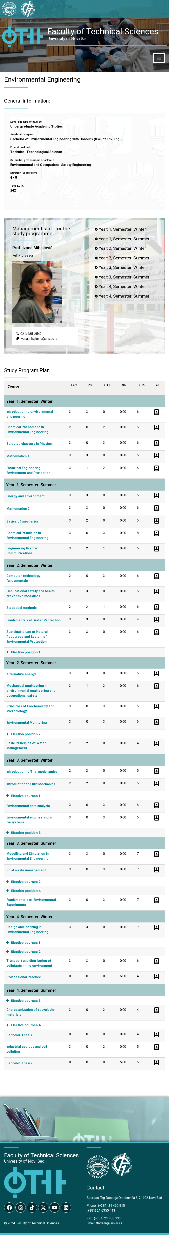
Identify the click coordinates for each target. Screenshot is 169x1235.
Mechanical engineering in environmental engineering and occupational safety (30, 690)
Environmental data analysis (28, 806)
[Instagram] (20, 1207)
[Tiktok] (32, 1207)
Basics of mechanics (22, 521)
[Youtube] (54, 1207)
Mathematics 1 (17, 456)
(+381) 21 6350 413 (101, 1210)
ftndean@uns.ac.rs (108, 1223)
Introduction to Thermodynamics (32, 772)
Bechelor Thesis (19, 1035)
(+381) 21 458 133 (104, 1218)
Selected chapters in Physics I (29, 444)
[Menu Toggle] (159, 58)
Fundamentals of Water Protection (33, 620)
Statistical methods (21, 608)
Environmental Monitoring (26, 723)
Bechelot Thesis (19, 1063)
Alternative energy (21, 674)
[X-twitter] (43, 1207)
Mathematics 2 (17, 509)
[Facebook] (9, 1207)
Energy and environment (25, 496)
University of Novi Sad (24, 1161)
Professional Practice (23, 977)
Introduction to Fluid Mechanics (30, 784)
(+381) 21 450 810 (106, 1206)
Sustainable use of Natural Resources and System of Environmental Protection (27, 637)
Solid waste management (26, 870)
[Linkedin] (66, 1207)
